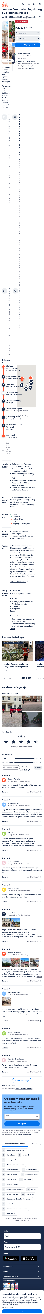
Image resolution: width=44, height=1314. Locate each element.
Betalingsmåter (9, 1280)
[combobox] (25, 770)
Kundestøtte (7, 1266)
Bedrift (5, 1271)
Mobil (5, 1254)
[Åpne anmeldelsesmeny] (40, 780)
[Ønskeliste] (28, 4)
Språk (6, 1231)
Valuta (6, 1242)
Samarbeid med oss (10, 1276)
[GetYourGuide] (5, 4)
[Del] (40, 17)
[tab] (15, 1144)
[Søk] (23, 4)
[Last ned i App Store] (29, 1259)
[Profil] (40, 4)
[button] (12, 17)
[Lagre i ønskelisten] (30, 643)
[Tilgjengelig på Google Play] (11, 1259)
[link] (17, 660)
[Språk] (34, 4)
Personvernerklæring (24, 1135)
